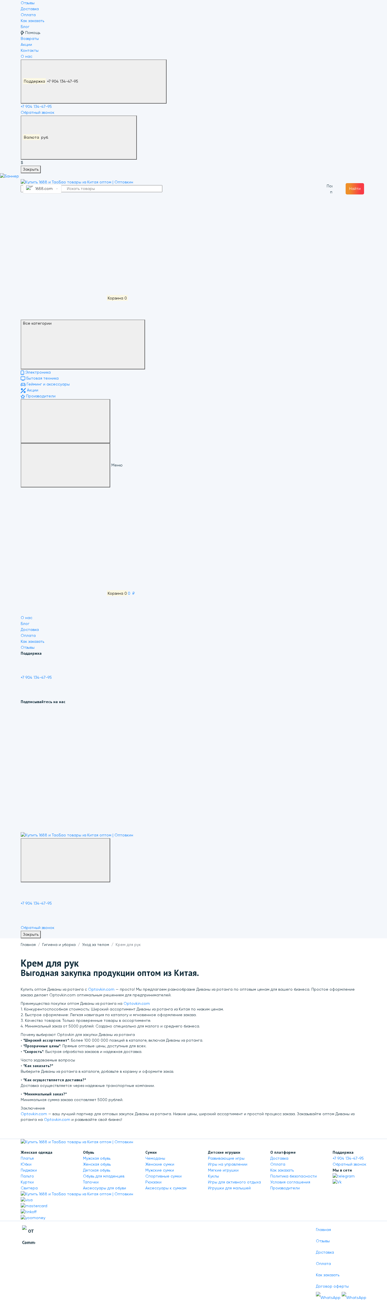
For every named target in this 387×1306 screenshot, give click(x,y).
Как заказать (32, 20)
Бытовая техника (42, 378)
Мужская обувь (96, 1158)
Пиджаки (29, 1170)
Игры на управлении (227, 1164)
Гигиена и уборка (59, 944)
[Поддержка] (65, 860)
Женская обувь (97, 1164)
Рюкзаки (153, 1182)
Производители (40, 396)
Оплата (28, 14)
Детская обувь (96, 1170)
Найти (355, 188)
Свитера (29, 1188)
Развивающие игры (226, 1158)
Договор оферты (332, 1286)
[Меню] (65, 421)
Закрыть (31, 169)
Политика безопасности (293, 1176)
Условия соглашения (290, 1182)
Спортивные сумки (163, 1176)
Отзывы (28, 3)
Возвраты (30, 38)
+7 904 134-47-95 (51, 81)
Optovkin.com (101, 989)
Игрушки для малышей (229, 1188)
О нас (26, 56)
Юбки (26, 1164)
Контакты (30, 50)
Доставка (30, 9)
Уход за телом (95, 944)
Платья (27, 1158)
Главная (28, 944)
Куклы (213, 1176)
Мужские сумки (159, 1170)
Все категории (37, 323)
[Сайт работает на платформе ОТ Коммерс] (29, 1237)
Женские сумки (159, 1164)
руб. (37, 137)
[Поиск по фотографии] (329, 188)
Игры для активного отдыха (234, 1182)
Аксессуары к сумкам (165, 1188)
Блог (25, 26)
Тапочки (91, 1182)
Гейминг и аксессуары (47, 384)
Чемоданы (155, 1158)
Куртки (27, 1182)
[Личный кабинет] (63, 213)
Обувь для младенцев (103, 1176)
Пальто (27, 1176)
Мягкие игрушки (223, 1170)
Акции (26, 44)
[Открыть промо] (9, 176)
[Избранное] (63, 255)
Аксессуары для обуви (104, 1188)
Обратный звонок (37, 112)
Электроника (37, 372)
